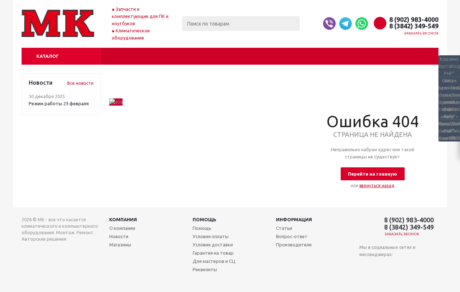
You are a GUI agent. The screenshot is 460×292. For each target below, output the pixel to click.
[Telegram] (345, 23)
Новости (118, 236)
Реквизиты (205, 269)
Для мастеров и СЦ (214, 261)
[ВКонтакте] (365, 266)
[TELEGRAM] (394, 266)
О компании (122, 228)
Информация (294, 219)
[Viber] (329, 23)
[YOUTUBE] (379, 266)
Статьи (284, 228)
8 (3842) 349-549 (413, 26)
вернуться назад (376, 185)
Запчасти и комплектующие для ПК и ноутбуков (140, 16)
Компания (123, 219)
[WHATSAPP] (409, 266)
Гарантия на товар (213, 252)
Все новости (80, 83)
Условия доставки (213, 244)
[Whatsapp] (361, 23)
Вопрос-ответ (292, 236)
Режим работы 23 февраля (59, 103)
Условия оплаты (211, 236)
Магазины (120, 244)
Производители (294, 244)
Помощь (204, 219)
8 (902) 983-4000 (413, 19)
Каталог (47, 56)
